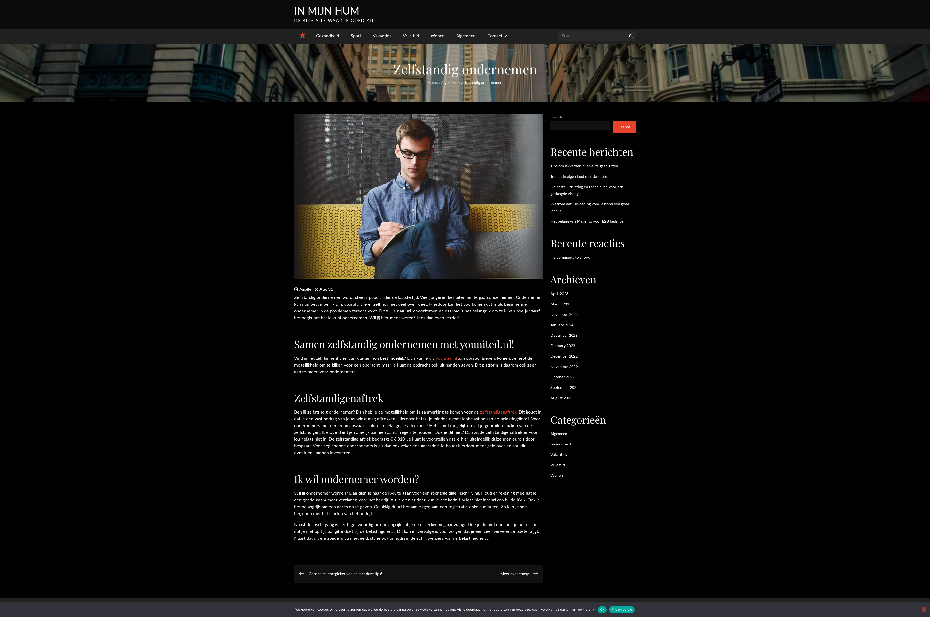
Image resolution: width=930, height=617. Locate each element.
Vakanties (382, 36)
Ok (602, 609)
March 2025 (560, 304)
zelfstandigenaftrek (498, 412)
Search (556, 117)
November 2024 (564, 315)
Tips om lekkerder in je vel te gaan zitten (584, 166)
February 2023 (562, 346)
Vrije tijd (411, 36)
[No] (924, 609)
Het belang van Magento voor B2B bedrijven (588, 221)
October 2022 (562, 377)
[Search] (631, 36)
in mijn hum (326, 11)
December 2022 (564, 356)
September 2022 (564, 388)
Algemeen (466, 36)
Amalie (305, 289)
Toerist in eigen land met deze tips (579, 177)
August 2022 (561, 398)
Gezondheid (327, 36)
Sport (356, 36)
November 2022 (564, 367)
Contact (494, 36)
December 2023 (564, 335)
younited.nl (446, 358)
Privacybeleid (622, 609)
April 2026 (559, 294)
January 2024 (562, 325)
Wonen (438, 36)
